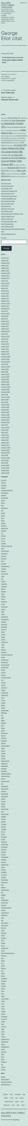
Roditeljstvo (5, 900)
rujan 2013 (4, 311)
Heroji (3, 599)
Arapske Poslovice (7, 490)
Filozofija (4, 584)
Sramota (3, 956)
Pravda (3, 854)
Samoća (3, 905)
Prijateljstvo (4, 865)
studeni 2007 (5, 420)
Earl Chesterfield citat (8, 201)
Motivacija (4, 733)
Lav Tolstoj (17, 155)
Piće (2, 811)
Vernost (3, 1026)
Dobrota (3, 558)
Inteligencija (5, 619)
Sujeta (3, 983)
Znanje (3, 1067)
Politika (3, 827)
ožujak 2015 (5, 265)
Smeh (3, 935)
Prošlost (3, 877)
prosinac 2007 (5, 417)
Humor (3, 609)
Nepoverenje (5, 761)
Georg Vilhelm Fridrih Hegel (18, 140)
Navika (3, 758)
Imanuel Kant (10, 145)
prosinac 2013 (5, 303)
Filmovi (3, 581)
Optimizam (4, 796)
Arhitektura (4, 493)
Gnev (2, 594)
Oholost (3, 791)
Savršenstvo (5, 913)
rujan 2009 (4, 364)
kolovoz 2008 (5, 397)
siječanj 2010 (5, 354)
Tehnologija (4, 999)
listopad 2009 (5, 361)
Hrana (3, 604)
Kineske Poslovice (6, 655)
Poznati (3, 852)
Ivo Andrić (20, 145)
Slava (2, 930)
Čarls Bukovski (14, 176)
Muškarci (4, 741)
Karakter (4, 652)
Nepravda (4, 763)
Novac (3, 778)
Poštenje (4, 842)
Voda (2, 1031)
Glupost (3, 591)
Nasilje (3, 753)
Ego (2, 579)
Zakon (3, 1044)
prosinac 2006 (5, 447)
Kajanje (3, 650)
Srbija (3, 961)
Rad (2, 885)
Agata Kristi (4, 118)
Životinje (3, 1062)
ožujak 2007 (5, 440)
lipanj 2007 (4, 432)
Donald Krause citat (7, 186)
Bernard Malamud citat (8, 234)
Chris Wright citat (6, 188)
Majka (3, 705)
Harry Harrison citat (7, 203)
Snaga (3, 943)
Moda (3, 728)
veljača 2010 (5, 351)
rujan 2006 (4, 455)
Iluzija (3, 614)
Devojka (3, 556)
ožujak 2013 (5, 326)
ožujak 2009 (5, 379)
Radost (3, 887)
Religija (3, 895)
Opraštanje (4, 794)
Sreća (3, 966)
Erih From (13, 135)
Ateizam (3, 495)
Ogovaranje (4, 789)
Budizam (4, 526)
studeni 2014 (5, 275)
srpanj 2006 (5, 460)
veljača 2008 (5, 412)
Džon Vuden (7, 135)
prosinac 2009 (5, 356)
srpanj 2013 (4, 316)
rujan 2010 (4, 334)
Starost (3, 968)
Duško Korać (16, 130)
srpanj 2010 (4, 339)
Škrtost (3, 928)
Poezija (3, 819)
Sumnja (3, 986)
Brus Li (3, 130)
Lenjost (3, 682)
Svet (2, 993)
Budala (3, 523)
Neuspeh (4, 771)
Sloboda (3, 933)
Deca (2, 548)
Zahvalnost (4, 1042)
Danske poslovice (6, 546)
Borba (3, 515)
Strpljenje (4, 978)
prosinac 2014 (5, 273)
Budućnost (4, 528)
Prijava (3, 1077)
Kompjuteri (4, 662)
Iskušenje (4, 627)
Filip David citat (6, 206)
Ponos (3, 832)
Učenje (3, 1011)
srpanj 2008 (5, 399)
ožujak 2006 (5, 470)
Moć (2, 725)
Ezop (6, 138)
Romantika (4, 902)
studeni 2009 (5, 359)
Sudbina (3, 981)
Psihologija (4, 880)
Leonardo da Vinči (9, 158)
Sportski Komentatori (8, 953)
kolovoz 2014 (5, 283)
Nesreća (3, 768)
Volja (2, 1034)
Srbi (2, 958)
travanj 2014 (5, 293)
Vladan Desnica (17, 173)
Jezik (2, 644)
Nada (2, 748)
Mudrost (3, 738)
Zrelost (3, 1069)
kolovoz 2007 (5, 427)
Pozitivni (3, 849)
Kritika (3, 670)
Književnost (5, 660)
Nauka (3, 756)
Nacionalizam (5, 746)
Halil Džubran (16, 142)
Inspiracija (4, 617)
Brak (2, 518)
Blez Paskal (9, 127)
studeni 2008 (5, 389)
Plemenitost (5, 814)
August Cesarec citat (7, 216)
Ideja (2, 612)
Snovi (3, 945)
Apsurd (3, 488)
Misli (2, 718)
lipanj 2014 (4, 288)
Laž (2, 680)
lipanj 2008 (4, 402)
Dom (2, 561)
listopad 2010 (5, 331)
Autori (14, 78)
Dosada (3, 563)
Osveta (3, 801)
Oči (2, 784)
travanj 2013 (5, 323)
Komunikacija (5, 665)
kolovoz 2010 (5, 336)
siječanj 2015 (5, 270)
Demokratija (5, 551)
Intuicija (3, 622)
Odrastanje (4, 786)
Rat (2, 892)
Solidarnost (4, 948)
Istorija (3, 634)
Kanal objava (5, 1079)
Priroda (3, 870)
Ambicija (3, 485)
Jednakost (4, 642)
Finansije (4, 586)
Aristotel (7, 120)
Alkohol (3, 483)
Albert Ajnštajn (14, 118)
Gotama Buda (6, 142)
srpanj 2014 (5, 286)
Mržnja (3, 735)
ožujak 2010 (5, 349)
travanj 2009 (5, 377)
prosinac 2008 (5, 387)
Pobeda (3, 816)
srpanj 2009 (5, 369)
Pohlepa (3, 824)
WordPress (16, 1119)
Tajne (3, 996)
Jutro (2, 647)
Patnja (3, 806)
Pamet (3, 804)
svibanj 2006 (5, 465)
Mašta (3, 708)
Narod (3, 751)
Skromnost (4, 925)
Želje (2, 1054)
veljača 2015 (5, 268)
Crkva (3, 541)
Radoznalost (5, 890)
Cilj (2, 533)
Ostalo (3, 799)
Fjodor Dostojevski (13, 138)
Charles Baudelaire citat (8, 198)
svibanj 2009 (5, 374)
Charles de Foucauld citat (9, 191)
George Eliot (10, 80)
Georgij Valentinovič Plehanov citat (12, 214)
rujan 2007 (4, 425)
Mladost (3, 723)
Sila (2, 920)
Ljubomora (4, 695)
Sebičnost (4, 915)
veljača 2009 (5, 382)
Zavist (3, 1049)
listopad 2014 (5, 278)
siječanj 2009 (5, 384)
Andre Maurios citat (7, 226)
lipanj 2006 (4, 463)
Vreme (3, 1036)
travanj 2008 (5, 407)
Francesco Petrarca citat (9, 196)
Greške (3, 596)
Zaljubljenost (5, 1047)
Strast (3, 976)
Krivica (3, 672)
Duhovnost (4, 574)
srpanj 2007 (5, 430)
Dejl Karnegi (9, 130)
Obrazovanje (5, 781)
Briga (2, 520)
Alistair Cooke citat (7, 219)
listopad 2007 (5, 422)
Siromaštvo (4, 923)
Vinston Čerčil (8, 173)
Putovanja (4, 882)
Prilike (3, 867)
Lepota (3, 685)
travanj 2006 (5, 468)
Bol (2, 510)
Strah (3, 973)
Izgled (3, 639)
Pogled (3, 822)
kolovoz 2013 (5, 313)
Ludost (3, 703)
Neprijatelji (4, 766)
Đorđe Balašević (23, 176)
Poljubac (3, 829)
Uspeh (3, 1021)
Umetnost (4, 1016)
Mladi (2, 720)
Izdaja (3, 637)
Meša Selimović (17, 164)
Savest (3, 910)
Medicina (4, 713)
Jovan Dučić (14, 151)
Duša (2, 576)
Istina (3, 632)
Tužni (3, 1009)
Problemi (4, 872)
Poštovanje (4, 844)
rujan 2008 (4, 394)
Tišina (3, 1001)
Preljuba (3, 859)
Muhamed (13, 168)
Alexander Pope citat (7, 209)
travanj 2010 (5, 346)
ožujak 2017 (5, 260)
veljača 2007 (5, 442)
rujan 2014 (4, 281)
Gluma (3, 589)
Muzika (3, 743)
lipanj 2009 (4, 371)
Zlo (2, 1064)
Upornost (4, 1019)
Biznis (3, 503)
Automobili (4, 498)
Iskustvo (3, 629)
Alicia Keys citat (6, 183)
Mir (2, 715)
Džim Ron (15, 133)
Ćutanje (3, 543)
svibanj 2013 (5, 321)
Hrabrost (4, 601)
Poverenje (4, 847)
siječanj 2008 (5, 415)
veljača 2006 (5, 473)
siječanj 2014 (5, 301)
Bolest (3, 513)
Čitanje (3, 536)
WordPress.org (5, 1084)
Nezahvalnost (5, 776)
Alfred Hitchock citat (7, 193)
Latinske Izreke (6, 677)
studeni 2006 (5, 450)
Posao (3, 839)
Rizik (2, 897)
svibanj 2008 (5, 404)
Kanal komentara (6, 1082)
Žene (2, 1057)
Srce (2, 963)
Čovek (3, 538)
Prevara (3, 862)
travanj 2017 (5, 258)
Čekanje (3, 531)
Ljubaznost (4, 693)
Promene (4, 875)
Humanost (4, 607)
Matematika (5, 710)
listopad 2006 (5, 452)
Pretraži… (4, 238)
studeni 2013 (5, 306)
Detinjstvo (4, 553)
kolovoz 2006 (5, 458)
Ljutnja (3, 700)
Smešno (3, 938)
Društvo (3, 569)
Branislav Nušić (20, 127)
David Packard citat (7, 224)
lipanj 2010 (4, 341)
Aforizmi (3, 480)
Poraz (3, 834)
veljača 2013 (5, 329)
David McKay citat (7, 211)
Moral (3, 730)
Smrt (2, 940)
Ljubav (3, 690)
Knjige (3, 657)
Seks (2, 918)
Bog (2, 505)
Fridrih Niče (7, 140)
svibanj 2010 (5, 344)
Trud (2, 1004)
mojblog (7, 76)
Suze (2, 991)
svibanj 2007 (5, 435)
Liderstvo (4, 687)
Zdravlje (3, 1052)
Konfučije (5, 155)
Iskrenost (4, 624)
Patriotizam (4, 809)
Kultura (3, 675)
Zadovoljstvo (5, 1039)
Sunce (3, 988)
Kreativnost (4, 667)
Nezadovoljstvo (6, 773)
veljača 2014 (5, 298)
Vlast (2, 1029)
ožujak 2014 (5, 296)
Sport (3, 950)
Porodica (4, 837)
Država (3, 571)
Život (2, 1059)
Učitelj (3, 1014)
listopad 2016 (5, 263)
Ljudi (2, 698)
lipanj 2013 (4, 318)
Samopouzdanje (6, 907)
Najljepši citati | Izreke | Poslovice (7, 5)
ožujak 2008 (5, 409)
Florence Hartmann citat (9, 221)
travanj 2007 (5, 437)
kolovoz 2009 (5, 366)
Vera (2, 1024)
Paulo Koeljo (12, 170)
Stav (2, 971)
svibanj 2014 (5, 291)
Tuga (2, 1006)
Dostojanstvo (5, 566)
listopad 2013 (5, 308)
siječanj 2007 (5, 445)
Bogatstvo (4, 508)
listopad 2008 (5, 392)
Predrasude (4, 857)
